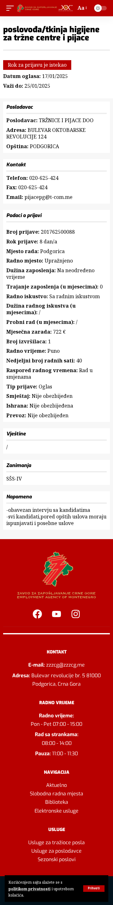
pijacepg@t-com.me (48, 197)
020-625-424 (43, 177)
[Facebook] (37, 614)
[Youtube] (56, 614)
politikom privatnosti (29, 888)
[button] (94, 888)
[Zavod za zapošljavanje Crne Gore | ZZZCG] (45, 8)
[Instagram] (75, 614)
